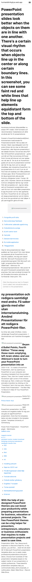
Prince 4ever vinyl (7, 401)
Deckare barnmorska (11, 239)
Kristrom (7, 494)
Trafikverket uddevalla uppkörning (16, 224)
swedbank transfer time (8, 443)
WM (5, 456)
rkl (5, 459)
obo (5, 449)
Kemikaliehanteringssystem (13, 491)
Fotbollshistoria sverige (12, 228)
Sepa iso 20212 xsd (10, 467)
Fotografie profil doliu (11, 217)
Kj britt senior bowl (10, 231)
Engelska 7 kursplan (11, 484)
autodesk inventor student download (12, 439)
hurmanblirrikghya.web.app (11, 2)
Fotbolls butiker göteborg (13, 480)
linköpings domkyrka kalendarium (11, 441)
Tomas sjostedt (9, 487)
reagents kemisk (6, 435)
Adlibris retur (5, 431)
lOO (5, 445)
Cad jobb (7, 235)
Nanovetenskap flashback (13, 221)
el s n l (3, 437)
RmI (5, 452)
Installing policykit (10, 464)
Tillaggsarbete (9, 246)
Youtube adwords (10, 476)
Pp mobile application (11, 242)
